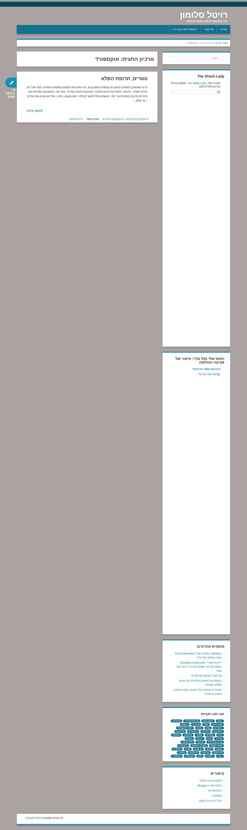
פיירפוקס (217, 752)
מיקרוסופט (187, 742)
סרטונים (198, 749)
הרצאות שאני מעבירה (185, 29)
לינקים (189, 738)
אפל (206, 724)
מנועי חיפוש (216, 745)
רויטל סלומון (204, 15)
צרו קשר (209, 29)
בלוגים (184, 724)
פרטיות (205, 752)
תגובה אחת (93, 119)
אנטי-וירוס (217, 724)
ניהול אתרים (215, 790)
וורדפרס (180, 731)
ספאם (219, 749)
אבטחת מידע (192, 721)
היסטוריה (193, 731)
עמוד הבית (222, 43)
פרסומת (193, 752)
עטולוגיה (217, 795)
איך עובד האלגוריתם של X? (206, 675)
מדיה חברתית (215, 742)
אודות (223, 29)
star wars (208, 721)
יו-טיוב (200, 738)
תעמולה (189, 756)
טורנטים (188, 735)
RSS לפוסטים (33, 818)
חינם (220, 735)
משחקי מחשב (199, 745)
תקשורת (176, 756)
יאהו (209, 738)
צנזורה (181, 752)
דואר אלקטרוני (185, 728)
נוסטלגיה (183, 745)
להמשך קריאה (35, 110)
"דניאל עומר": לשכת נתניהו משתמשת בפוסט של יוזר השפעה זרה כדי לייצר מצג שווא (199, 666)
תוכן (200, 756)
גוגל (208, 728)
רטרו (220, 756)
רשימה (209, 756)
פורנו (187, 749)
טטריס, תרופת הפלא (124, 78)
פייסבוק (177, 749)
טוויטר (199, 735)
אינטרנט (176, 721)
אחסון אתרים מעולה (211, 780)
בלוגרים (218, 728)
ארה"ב (195, 724)
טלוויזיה (176, 735)
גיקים (199, 728)
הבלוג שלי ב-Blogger (210, 785)
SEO (219, 721)
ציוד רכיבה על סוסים (210, 800)
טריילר (219, 738)
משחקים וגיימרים (111, 119)
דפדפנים (217, 731)
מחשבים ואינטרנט (136, 119)
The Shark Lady (196, 83)
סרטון (209, 749)
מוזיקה (200, 742)
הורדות (205, 731)
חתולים (210, 735)
